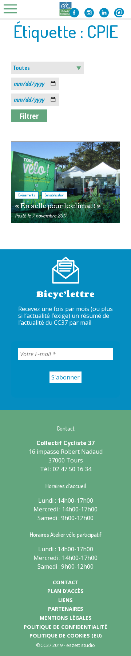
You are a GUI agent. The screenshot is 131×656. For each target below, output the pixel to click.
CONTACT (66, 582)
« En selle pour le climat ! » (57, 205)
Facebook (74, 12)
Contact (119, 12)
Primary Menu (12, 8)
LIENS (65, 600)
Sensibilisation (54, 195)
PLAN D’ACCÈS (65, 591)
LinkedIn (104, 12)
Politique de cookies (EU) (65, 635)
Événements (26, 195)
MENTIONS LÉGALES (66, 617)
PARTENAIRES (65, 608)
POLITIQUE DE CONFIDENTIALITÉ (65, 626)
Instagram (89, 12)
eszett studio (80, 645)
